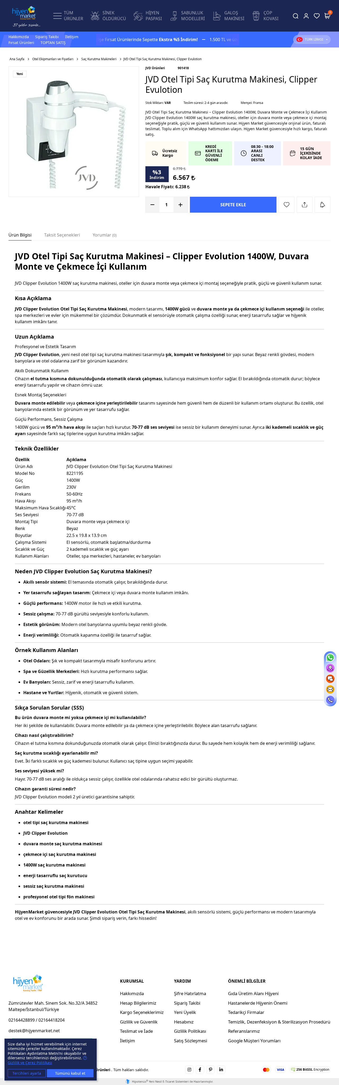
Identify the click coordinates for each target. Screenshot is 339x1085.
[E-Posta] (330, 689)
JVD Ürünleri (155, 68)
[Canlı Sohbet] (330, 679)
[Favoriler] (316, 16)
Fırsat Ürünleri (21, 42)
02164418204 (51, 1020)
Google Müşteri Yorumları (254, 1041)
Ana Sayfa (17, 59)
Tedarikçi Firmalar (246, 1012)
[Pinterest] (210, 1069)
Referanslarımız (244, 1031)
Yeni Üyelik (185, 1012)
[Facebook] (200, 1069)
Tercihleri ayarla (26, 1073)
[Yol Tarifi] (330, 668)
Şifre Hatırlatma (190, 993)
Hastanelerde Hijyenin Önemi (257, 1003)
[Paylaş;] (305, 205)
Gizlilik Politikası (190, 1031)
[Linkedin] (221, 1069)
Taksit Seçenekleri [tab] (62, 235)
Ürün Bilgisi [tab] (20, 235)
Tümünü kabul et (70, 1073)
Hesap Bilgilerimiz (138, 1003)
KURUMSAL (132, 981)
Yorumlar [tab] (104, 235)
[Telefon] (330, 700)
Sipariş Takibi (47, 36)
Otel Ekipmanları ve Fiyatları (52, 59)
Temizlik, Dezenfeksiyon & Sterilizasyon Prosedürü (279, 1022)
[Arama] (295, 16)
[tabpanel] (169, 593)
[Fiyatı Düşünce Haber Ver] (323, 205)
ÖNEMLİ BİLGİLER (247, 981)
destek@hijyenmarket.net (34, 1031)
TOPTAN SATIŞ (53, 42)
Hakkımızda (18, 36)
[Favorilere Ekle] (287, 205)
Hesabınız (184, 1022)
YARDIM (182, 981)
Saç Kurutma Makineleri (99, 59)
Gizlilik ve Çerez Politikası (30, 1062)
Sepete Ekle (233, 205)
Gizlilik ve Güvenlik (139, 1022)
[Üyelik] (306, 16)
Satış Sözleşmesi (190, 1041)
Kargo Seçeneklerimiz (142, 1012)
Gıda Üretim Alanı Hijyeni (253, 993)
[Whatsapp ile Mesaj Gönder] (330, 657)
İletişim (71, 36)
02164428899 (21, 1020)
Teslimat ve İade (136, 1031)
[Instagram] (189, 1069)
